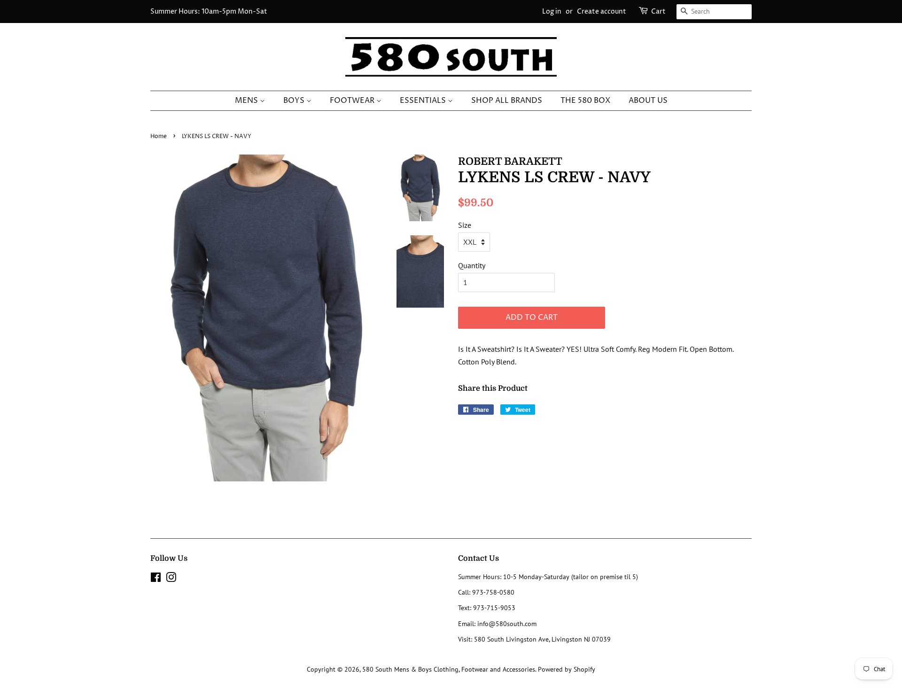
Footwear (353, 100)
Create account (601, 11)
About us (648, 100)
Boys (294, 100)
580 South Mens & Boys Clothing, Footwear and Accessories (448, 669)
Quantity (471, 265)
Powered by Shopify (566, 669)
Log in (551, 11)
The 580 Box (585, 100)
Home (158, 136)
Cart (658, 11)
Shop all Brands (506, 100)
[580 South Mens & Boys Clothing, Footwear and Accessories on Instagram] (171, 579)
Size (464, 225)
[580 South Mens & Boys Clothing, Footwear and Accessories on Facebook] (155, 579)
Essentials (424, 100)
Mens (247, 100)
